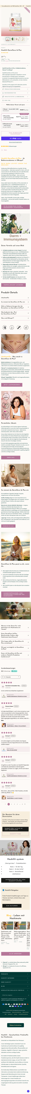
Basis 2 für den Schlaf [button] (12, 750)
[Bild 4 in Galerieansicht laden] (19, 39)
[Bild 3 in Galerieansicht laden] (15, 39)
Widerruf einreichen (16, 1025)
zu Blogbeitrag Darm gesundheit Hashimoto (13, 207)
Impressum (10, 1014)
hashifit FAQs (15, 834)
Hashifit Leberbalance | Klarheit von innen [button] (17, 696)
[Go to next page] (25, 804)
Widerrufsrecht (26, 1012)
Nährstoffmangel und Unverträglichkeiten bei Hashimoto (14, 595)
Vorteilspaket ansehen (13, 285)
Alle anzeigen (15, 953)
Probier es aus (8, 526)
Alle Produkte (11, 44)
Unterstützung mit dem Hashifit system (15, 880)
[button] (15, 110)
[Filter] (3, 677)
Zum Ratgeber (12, 905)
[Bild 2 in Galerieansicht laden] (11, 39)
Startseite (4, 44)
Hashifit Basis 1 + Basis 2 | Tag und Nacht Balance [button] (16, 726)
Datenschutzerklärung (16, 1012)
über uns (10, 457)
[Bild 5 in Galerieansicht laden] (23, 39)
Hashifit (3, 47)
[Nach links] (3, 39)
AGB (5, 1014)
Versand (6, 60)
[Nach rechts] (28, 39)
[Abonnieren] (29, 995)
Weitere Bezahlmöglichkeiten (15, 142)
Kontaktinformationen (23, 1014)
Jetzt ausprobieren (12, 384)
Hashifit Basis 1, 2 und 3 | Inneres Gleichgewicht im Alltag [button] (14, 798)
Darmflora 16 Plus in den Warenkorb (14, 829)
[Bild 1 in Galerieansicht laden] (7, 39)
